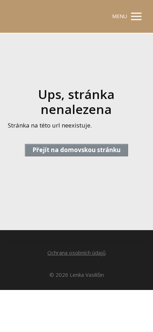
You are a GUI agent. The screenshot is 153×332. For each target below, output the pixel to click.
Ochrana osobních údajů (76, 252)
